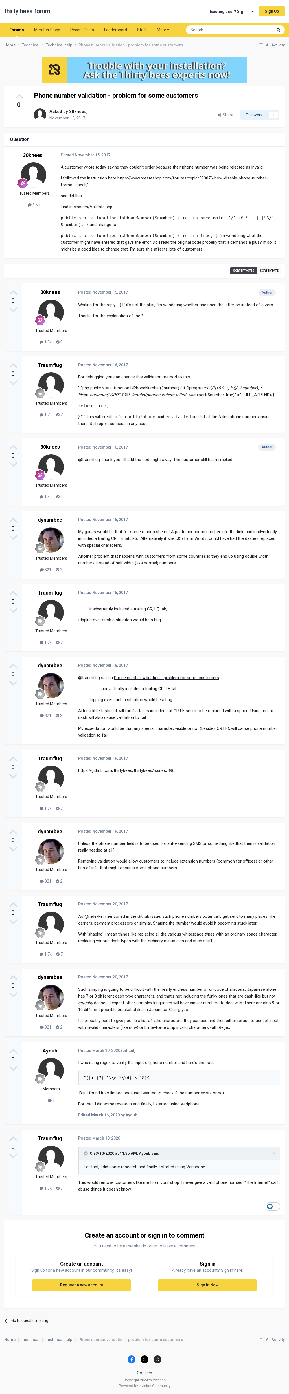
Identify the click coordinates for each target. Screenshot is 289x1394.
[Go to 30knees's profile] (40, 114)
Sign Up (272, 11)
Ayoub (50, 1051)
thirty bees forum (27, 11)
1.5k (36, 205)
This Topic (256, 30)
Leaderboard (115, 30)
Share (227, 115)
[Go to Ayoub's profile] (51, 1070)
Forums (16, 30)
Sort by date (269, 270)
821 (47, 570)
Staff (142, 30)
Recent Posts (82, 30)
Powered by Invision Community (144, 1386)
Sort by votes (243, 270)
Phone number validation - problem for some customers (166, 677)
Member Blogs (47, 30)
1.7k (47, 415)
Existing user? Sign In (230, 11)
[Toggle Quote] (86, 1153)
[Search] (278, 29)
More (161, 30)
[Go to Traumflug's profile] (51, 385)
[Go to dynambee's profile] (51, 540)
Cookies (144, 1372)
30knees (77, 111)
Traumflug (50, 365)
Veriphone (190, 1104)
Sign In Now (207, 1285)
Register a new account (81, 1285)
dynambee (50, 520)
